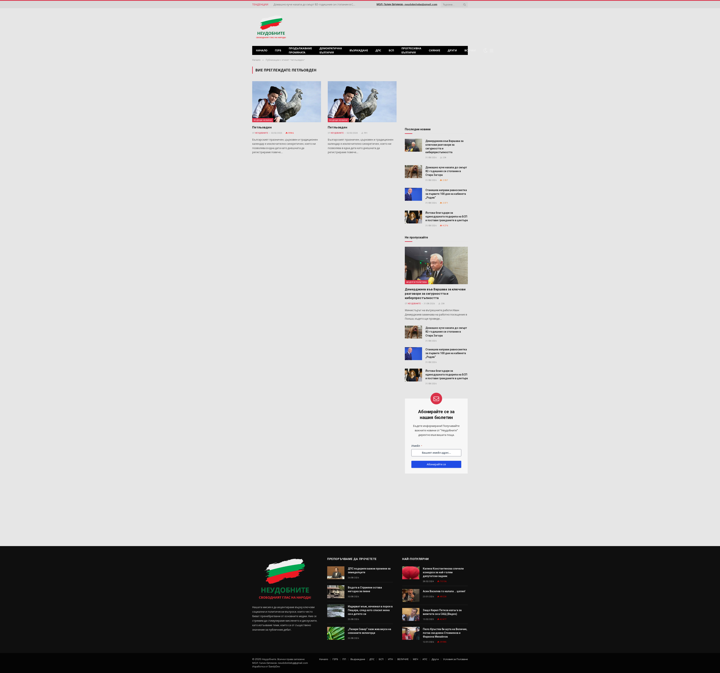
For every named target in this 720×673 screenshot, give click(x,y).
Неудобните (261, 133)
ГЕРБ (278, 50)
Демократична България (331, 50)
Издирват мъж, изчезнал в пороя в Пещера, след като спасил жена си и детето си (370, 610)
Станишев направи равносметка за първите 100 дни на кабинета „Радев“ (316, 4)
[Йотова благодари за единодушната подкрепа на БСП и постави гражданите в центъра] (413, 217)
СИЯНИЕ (434, 50)
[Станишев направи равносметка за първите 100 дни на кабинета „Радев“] (413, 194)
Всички (470, 50)
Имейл (416, 445)
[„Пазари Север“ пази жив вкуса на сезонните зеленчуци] (335, 633)
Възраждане (359, 50)
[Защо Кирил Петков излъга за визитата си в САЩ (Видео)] (410, 614)
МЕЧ (415, 659)
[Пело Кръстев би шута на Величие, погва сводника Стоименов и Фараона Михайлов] (410, 633)
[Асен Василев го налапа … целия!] (410, 595)
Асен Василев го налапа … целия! (444, 591)
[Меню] (492, 50)
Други (452, 50)
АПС (424, 659)
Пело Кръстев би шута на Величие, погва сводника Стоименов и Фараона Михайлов (445, 633)
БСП (391, 50)
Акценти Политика (416, 282)
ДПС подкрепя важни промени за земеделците (369, 570)
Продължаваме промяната (300, 50)
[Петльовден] (286, 101)
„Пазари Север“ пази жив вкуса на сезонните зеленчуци (369, 631)
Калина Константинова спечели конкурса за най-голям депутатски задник (443, 572)
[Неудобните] (271, 27)
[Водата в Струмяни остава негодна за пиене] (335, 591)
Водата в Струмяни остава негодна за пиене (365, 589)
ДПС (378, 50)
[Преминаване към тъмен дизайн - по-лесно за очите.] (485, 50)
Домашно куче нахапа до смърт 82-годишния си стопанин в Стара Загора (446, 171)
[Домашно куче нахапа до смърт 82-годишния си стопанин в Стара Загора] (413, 171)
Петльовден (262, 127)
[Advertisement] (420, 26)
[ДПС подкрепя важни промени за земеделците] (335, 572)
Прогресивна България (411, 50)
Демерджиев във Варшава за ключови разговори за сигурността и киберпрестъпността (444, 146)
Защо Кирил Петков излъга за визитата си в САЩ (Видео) (442, 612)
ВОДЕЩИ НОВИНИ (263, 120)
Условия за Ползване (455, 659)
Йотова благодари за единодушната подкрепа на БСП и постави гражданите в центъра (446, 216)
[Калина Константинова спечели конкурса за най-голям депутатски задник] (410, 572)
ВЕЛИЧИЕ (403, 659)
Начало (261, 50)
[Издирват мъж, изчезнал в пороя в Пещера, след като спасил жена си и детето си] (335, 610)
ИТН (390, 659)
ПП (344, 659)
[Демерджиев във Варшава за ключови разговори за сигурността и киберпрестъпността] (413, 145)
